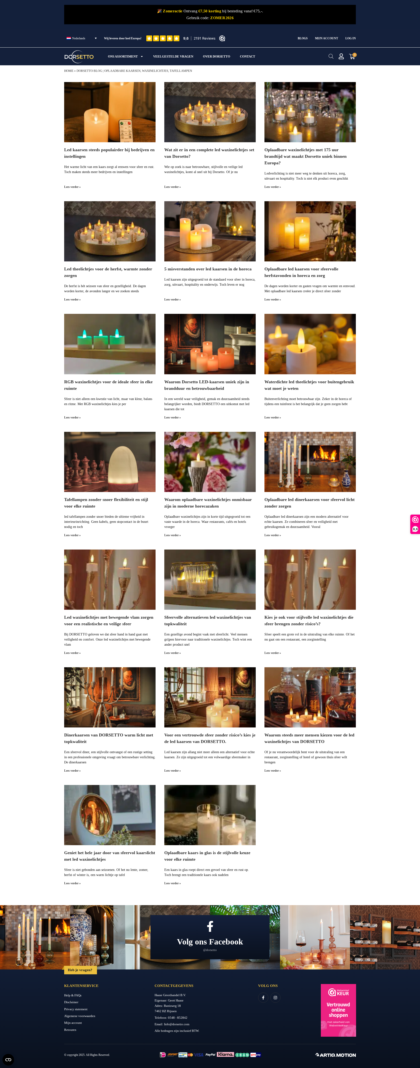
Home (68, 71)
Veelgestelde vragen (173, 56)
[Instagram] (275, 998)
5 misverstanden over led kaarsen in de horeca (208, 269)
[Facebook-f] (263, 998)
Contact (247, 56)
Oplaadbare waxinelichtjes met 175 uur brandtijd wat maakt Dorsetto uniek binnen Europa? (305, 156)
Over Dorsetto (216, 56)
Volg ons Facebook (210, 941)
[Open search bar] (331, 56)
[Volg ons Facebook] (210, 926)
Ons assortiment (123, 56)
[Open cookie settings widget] (8, 1060)
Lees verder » (72, 187)
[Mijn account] (341, 56)
